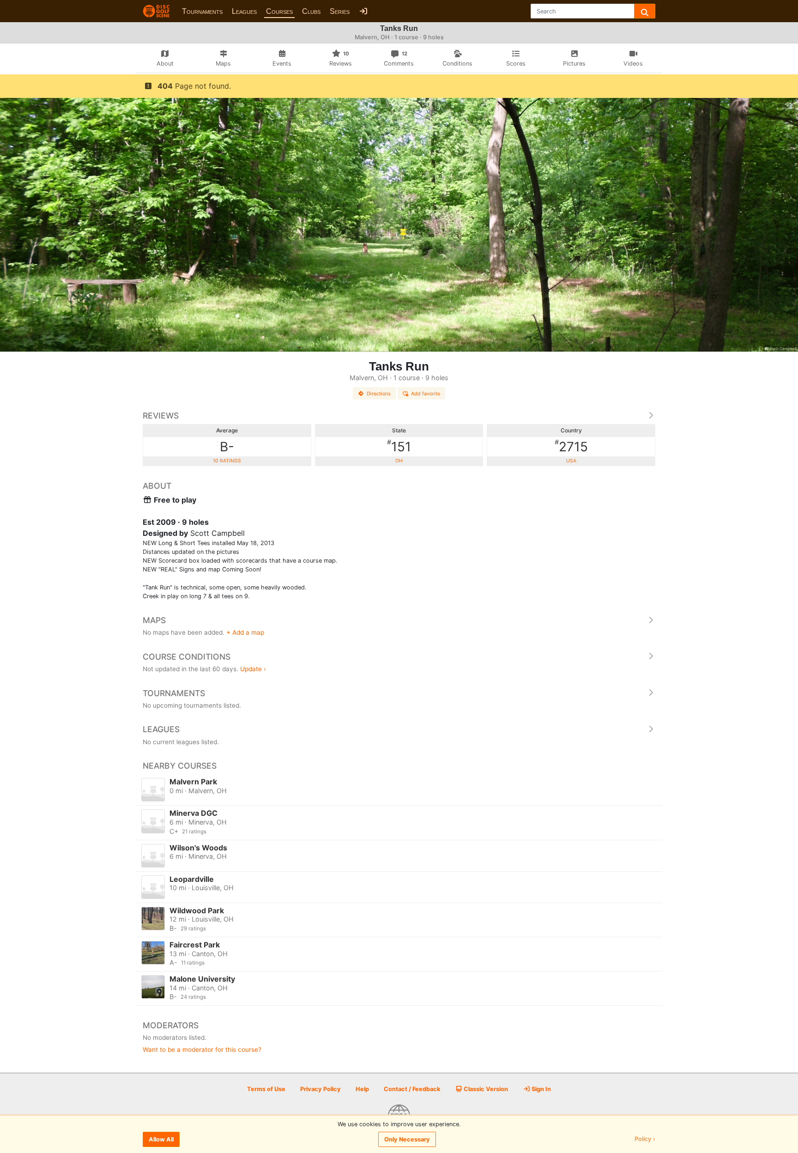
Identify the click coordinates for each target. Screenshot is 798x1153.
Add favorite (425, 393)
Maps (154, 620)
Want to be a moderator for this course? (202, 1049)
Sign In (540, 1089)
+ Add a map (245, 632)
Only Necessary (407, 1139)
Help (362, 1089)
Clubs (311, 11)
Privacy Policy (320, 1089)
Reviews (161, 415)
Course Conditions (186, 656)
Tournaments (202, 11)
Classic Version (485, 1089)
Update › (253, 669)
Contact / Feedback (412, 1089)
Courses (279, 11)
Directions (379, 393)
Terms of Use (266, 1089)
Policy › (645, 1139)
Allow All (161, 1139)
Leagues (244, 11)
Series (340, 11)
